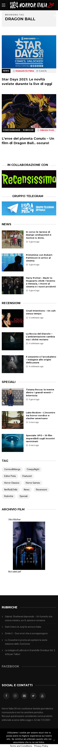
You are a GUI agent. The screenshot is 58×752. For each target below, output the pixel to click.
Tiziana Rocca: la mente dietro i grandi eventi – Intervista (40, 392)
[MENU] (3, 5)
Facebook (10, 666)
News (6, 71)
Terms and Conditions (21, 746)
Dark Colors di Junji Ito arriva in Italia (23, 627)
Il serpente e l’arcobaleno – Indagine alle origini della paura (41, 359)
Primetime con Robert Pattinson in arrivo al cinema (39, 258)
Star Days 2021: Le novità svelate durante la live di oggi (27, 81)
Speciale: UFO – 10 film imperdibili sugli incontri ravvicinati (40, 438)
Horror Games (33, 483)
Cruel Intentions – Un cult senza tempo (41, 312)
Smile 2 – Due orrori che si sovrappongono (26, 633)
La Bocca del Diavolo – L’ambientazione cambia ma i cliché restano (40, 336)
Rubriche (28, 130)
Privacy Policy (41, 746)
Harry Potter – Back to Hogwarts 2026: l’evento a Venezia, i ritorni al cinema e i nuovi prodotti (41, 282)
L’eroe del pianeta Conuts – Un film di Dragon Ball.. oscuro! (28, 141)
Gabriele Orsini (47, 130)
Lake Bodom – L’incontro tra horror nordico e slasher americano (40, 415)
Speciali (24, 496)
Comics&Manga (11, 130)
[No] (54, 740)
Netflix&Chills (10, 489)
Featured (27, 476)
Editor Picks (10, 476)
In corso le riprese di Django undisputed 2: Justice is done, (39, 235)
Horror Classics (11, 483)
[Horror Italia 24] (32, 9)
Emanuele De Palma (25, 71)
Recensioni (41, 489)
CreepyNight (33, 469)
